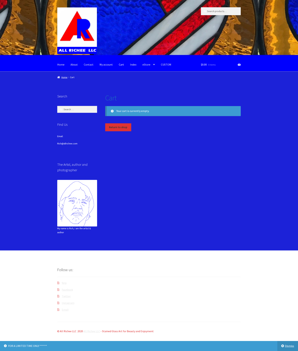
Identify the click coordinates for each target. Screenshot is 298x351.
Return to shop (118, 127)
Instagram (68, 303)
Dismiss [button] (289, 346)
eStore (146, 64)
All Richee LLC (91, 331)
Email (65, 309)
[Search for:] (77, 109)
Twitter (66, 296)
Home (60, 64)
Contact (88, 64)
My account (106, 64)
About (74, 64)
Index (133, 64)
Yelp (64, 283)
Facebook (67, 289)
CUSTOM (166, 64)
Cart (121, 64)
